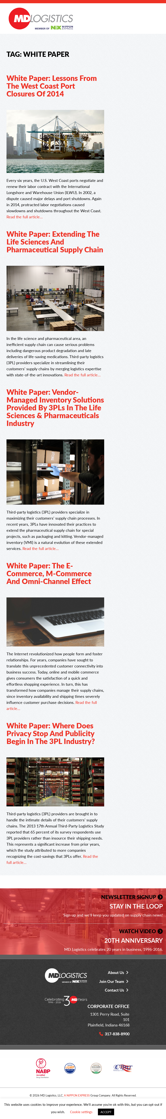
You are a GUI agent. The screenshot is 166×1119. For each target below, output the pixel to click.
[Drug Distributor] (43, 1070)
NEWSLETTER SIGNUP (128, 896)
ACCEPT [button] (106, 1112)
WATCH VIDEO (137, 931)
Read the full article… (24, 216)
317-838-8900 (117, 1033)
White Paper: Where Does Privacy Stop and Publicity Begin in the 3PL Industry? (50, 733)
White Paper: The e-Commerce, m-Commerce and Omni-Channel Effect (49, 573)
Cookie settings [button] (81, 1111)
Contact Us (114, 990)
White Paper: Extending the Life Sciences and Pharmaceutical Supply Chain (54, 241)
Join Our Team (111, 981)
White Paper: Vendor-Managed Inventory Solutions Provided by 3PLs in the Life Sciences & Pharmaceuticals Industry (55, 407)
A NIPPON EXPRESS (77, 1095)
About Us (116, 972)
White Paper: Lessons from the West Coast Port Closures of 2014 (51, 86)
